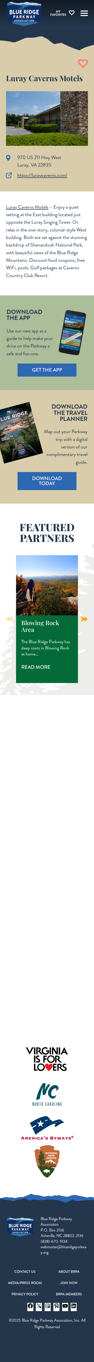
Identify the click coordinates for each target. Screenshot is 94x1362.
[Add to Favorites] (83, 63)
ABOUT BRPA (68, 1271)
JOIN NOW (69, 1282)
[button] (84, 619)
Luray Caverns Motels (27, 207)
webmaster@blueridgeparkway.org (63, 1249)
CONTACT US (25, 1271)
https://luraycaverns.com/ (42, 175)
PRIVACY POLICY (25, 1294)
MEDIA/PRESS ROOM (25, 1282)
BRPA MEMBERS (69, 1294)
